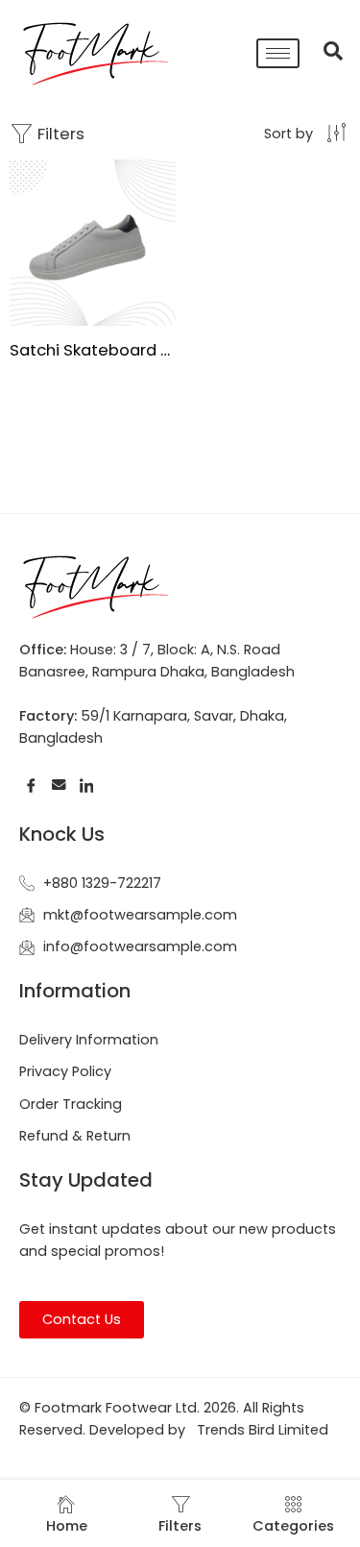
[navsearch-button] (323, 53)
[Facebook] (31, 785)
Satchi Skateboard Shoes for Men (93, 349)
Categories (293, 1525)
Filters (59, 133)
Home (66, 1525)
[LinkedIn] (87, 785)
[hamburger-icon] (278, 53)
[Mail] (59, 785)
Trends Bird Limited (262, 1429)
